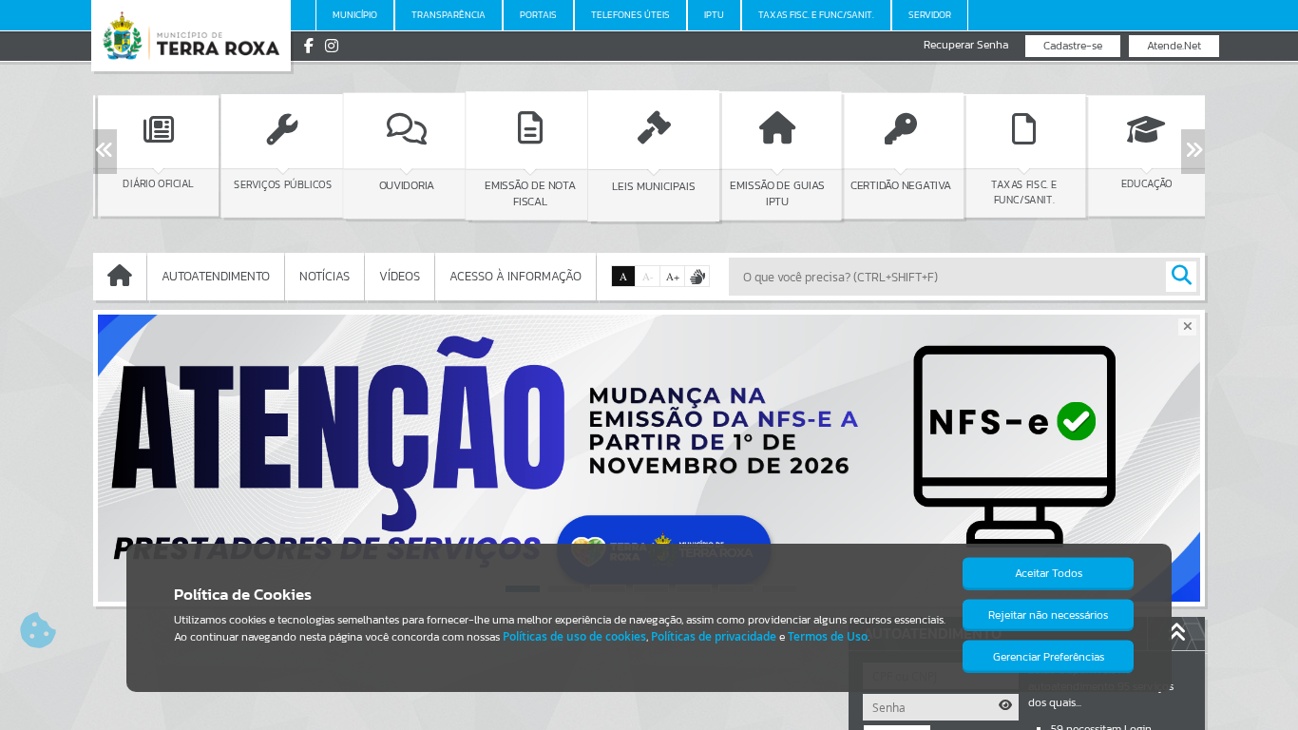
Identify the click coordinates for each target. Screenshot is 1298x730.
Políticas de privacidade (713, 636)
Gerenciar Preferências (1048, 656)
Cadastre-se (1072, 45)
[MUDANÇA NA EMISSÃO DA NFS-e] (649, 458)
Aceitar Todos (1048, 573)
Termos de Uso (828, 636)
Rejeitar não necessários (1048, 615)
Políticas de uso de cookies (574, 636)
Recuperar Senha (966, 45)
